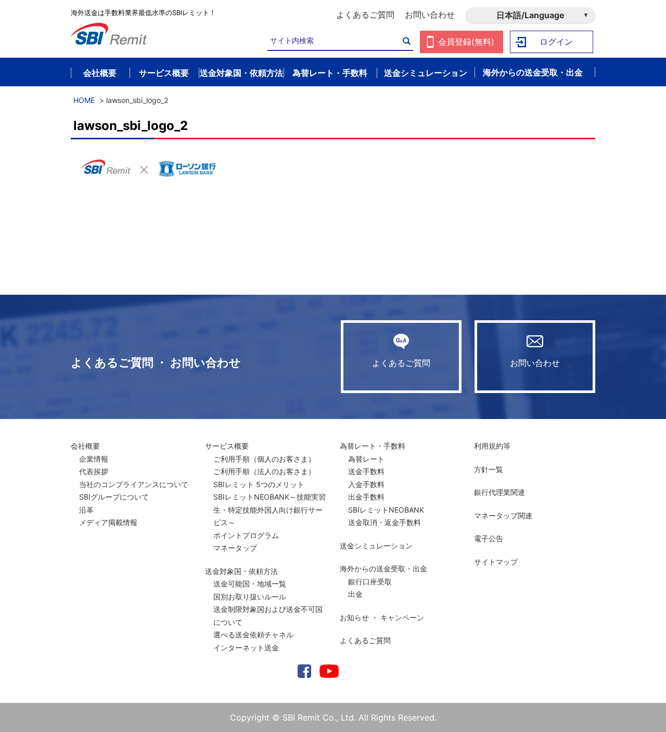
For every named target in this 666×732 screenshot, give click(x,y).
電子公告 (488, 538)
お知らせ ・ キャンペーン (382, 617)
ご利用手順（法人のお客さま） (264, 471)
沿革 (86, 509)
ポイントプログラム (246, 535)
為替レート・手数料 (372, 445)
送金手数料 (366, 471)
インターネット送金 (246, 647)
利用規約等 (492, 445)
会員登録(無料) (466, 41)
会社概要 (85, 445)
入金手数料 (366, 484)
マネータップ (235, 547)
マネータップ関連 (503, 515)
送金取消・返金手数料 (384, 522)
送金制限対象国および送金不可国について (268, 615)
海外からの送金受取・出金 (383, 568)
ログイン (556, 41)
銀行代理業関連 (499, 492)
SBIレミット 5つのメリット (258, 484)
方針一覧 (488, 469)
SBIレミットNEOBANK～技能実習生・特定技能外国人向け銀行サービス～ (269, 509)
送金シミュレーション (376, 545)
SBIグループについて (114, 496)
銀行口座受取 (370, 581)
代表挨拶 (93, 471)
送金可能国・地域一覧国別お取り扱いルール (249, 590)
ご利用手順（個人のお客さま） (264, 458)
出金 (355, 594)
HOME (84, 100)
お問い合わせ (430, 14)
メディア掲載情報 (108, 522)
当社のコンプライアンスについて (133, 484)
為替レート (366, 458)
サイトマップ (496, 561)
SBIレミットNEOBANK (386, 509)
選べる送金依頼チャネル (253, 634)
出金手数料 (366, 496)
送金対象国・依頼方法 (241, 571)
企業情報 (93, 458)
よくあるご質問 (365, 14)
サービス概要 (227, 445)
